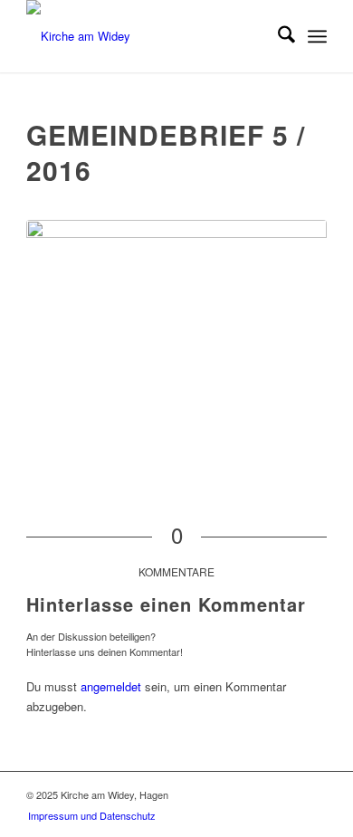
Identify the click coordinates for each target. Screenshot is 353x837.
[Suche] (277, 36)
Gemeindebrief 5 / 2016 (165, 152)
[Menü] (317, 36)
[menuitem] (277, 36)
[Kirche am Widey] (146, 36)
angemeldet (111, 686)
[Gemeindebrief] (176, 325)
